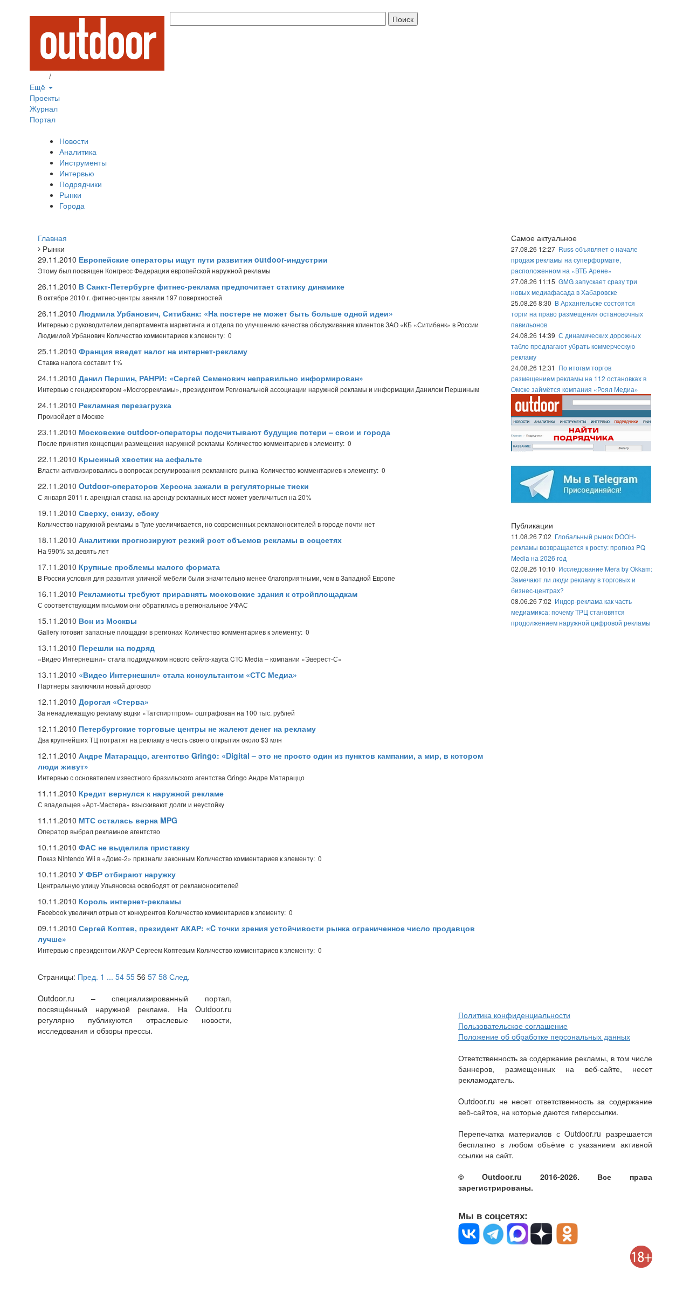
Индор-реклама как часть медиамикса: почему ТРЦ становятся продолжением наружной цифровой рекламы (581, 611)
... (110, 976)
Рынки (70, 194)
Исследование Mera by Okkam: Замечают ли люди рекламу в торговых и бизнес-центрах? (581, 579)
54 (119, 976)
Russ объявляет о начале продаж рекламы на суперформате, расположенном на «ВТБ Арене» (574, 259)
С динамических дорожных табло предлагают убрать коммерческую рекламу (576, 346)
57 (152, 976)
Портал (43, 119)
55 (130, 976)
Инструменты (83, 162)
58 (162, 976)
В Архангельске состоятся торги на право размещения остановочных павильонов (577, 313)
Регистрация (75, 76)
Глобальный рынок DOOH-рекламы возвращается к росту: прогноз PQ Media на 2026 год (578, 547)
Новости (73, 140)
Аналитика (77, 151)
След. (179, 976)
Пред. (88, 976)
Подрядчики (80, 183)
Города (72, 205)
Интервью (76, 173)
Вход (38, 76)
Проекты (45, 97)
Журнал (44, 108)
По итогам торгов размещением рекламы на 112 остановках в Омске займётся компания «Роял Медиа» (578, 378)
